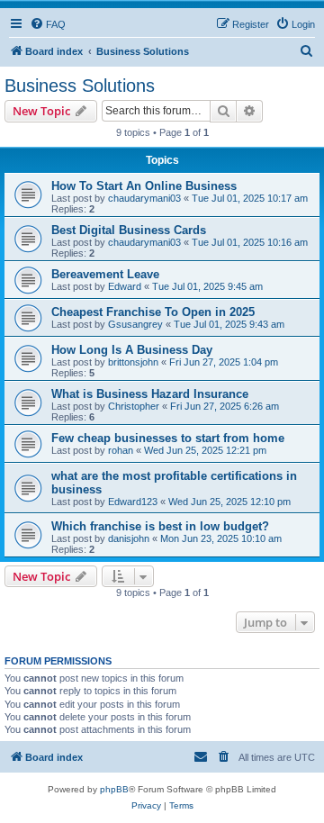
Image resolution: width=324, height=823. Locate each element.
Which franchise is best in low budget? (160, 526)
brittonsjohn (133, 362)
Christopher (133, 406)
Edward (124, 286)
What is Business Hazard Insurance (149, 394)
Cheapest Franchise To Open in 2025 (153, 312)
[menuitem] (48, 24)
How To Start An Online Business (144, 186)
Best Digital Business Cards (128, 230)
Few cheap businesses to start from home (167, 438)
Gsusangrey (135, 324)
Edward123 (133, 501)
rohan (120, 450)
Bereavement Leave (105, 274)
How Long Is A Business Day (131, 350)
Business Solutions (79, 85)
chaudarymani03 (144, 198)
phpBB (114, 789)
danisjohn (128, 538)
